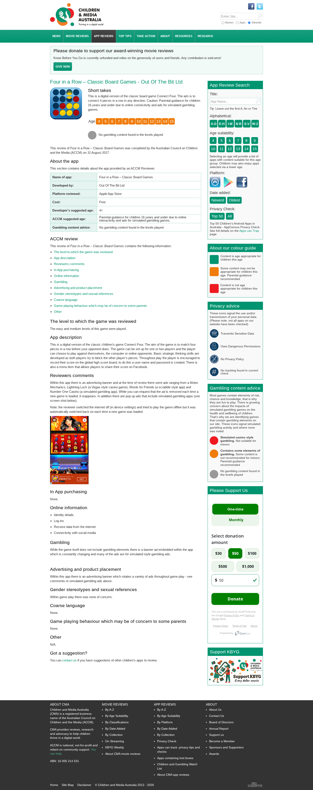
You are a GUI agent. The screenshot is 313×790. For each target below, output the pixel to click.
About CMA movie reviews (122, 753)
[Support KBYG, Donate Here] (235, 684)
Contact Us (216, 716)
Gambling (60, 282)
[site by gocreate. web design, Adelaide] (255, 786)
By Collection (114, 734)
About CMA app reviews (173, 774)
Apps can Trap (249, 230)
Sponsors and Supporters (226, 747)
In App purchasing (66, 270)
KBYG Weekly (114, 747)
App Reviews (165, 704)
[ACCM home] (76, 25)
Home (54, 785)
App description (64, 258)
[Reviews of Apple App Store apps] (216, 188)
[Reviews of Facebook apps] (243, 188)
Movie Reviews (115, 704)
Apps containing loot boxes (175, 758)
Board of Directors (221, 722)
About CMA (59, 704)
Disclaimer (84, 785)
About (211, 704)
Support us (216, 734)
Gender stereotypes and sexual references (83, 294)
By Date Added (115, 728)
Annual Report (218, 728)
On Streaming (114, 741)
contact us (69, 660)
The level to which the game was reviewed (83, 252)
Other (58, 311)
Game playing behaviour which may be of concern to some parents (100, 305)
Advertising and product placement (78, 288)
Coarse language (66, 300)
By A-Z (109, 709)
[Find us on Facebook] (251, 6)
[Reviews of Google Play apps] (229, 188)
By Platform (165, 722)
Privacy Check (166, 741)
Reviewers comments (69, 264)
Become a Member (222, 741)
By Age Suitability (116, 716)
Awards (214, 753)
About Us (215, 709)
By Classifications (117, 722)
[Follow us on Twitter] (260, 6)
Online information (66, 276)
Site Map (68, 785)
